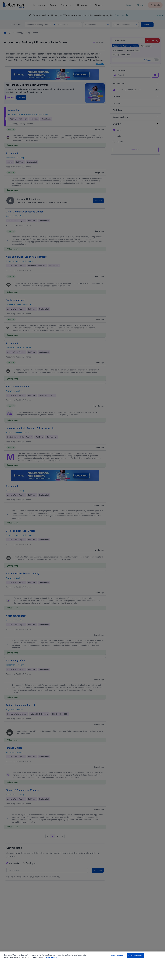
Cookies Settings (116, 955)
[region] (82, 955)
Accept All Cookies (135, 955)
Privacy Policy (51, 957)
